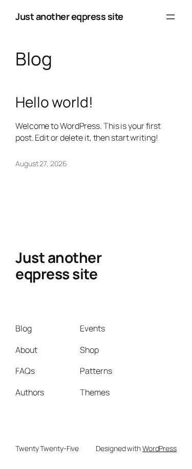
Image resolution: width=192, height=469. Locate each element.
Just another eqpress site (69, 16)
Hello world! (54, 102)
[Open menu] (170, 17)
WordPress (159, 448)
